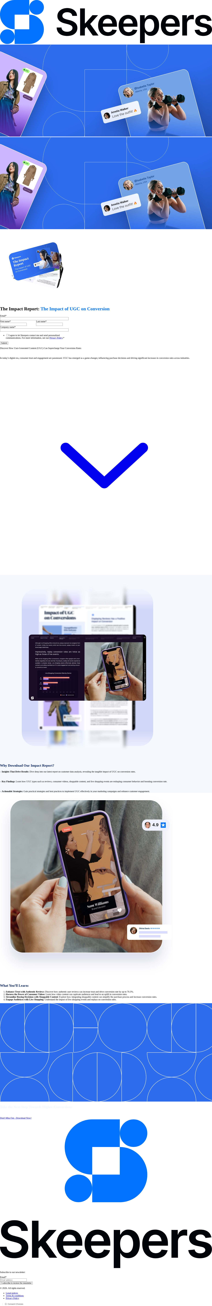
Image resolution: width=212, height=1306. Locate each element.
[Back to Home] (106, 43)
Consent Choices (15, 1304)
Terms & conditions (15, 1295)
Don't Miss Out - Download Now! (15, 1118)
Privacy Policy (56, 338)
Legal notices (12, 1293)
